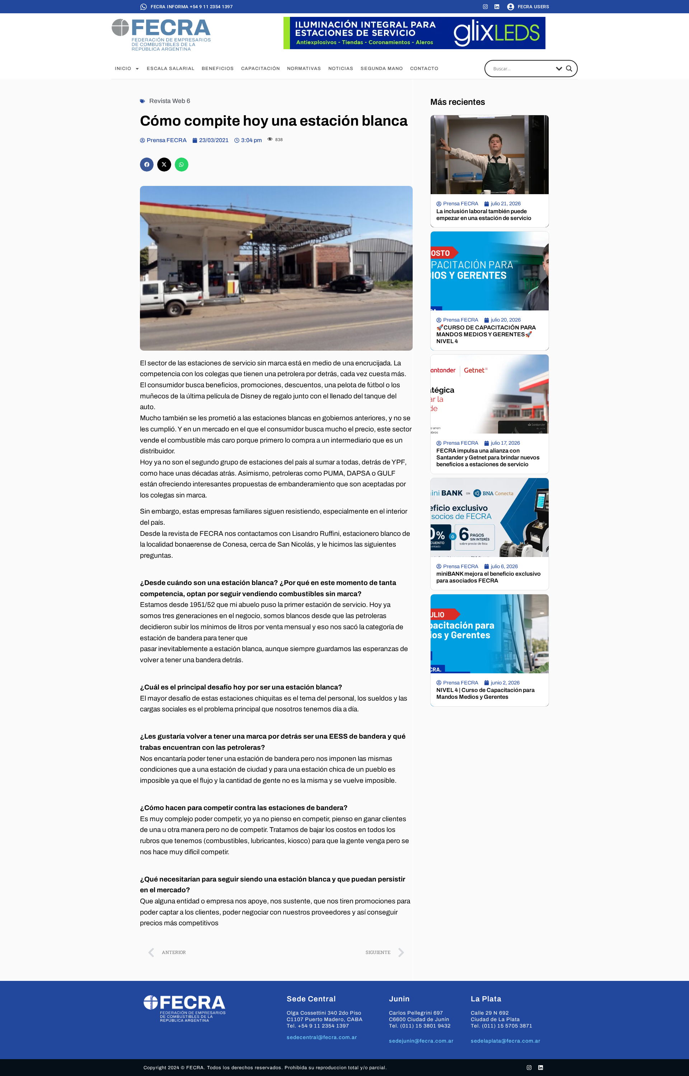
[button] (147, 164)
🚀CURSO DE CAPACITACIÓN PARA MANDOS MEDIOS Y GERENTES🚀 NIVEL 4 (486, 334)
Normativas (304, 68)
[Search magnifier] (569, 69)
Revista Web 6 (169, 101)
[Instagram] (485, 6)
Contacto (424, 68)
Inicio (123, 68)
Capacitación (260, 68)
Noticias (340, 68)
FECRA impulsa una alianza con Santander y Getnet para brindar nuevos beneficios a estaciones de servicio (488, 457)
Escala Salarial (170, 68)
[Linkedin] (497, 6)
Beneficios (218, 68)
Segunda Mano (382, 68)
